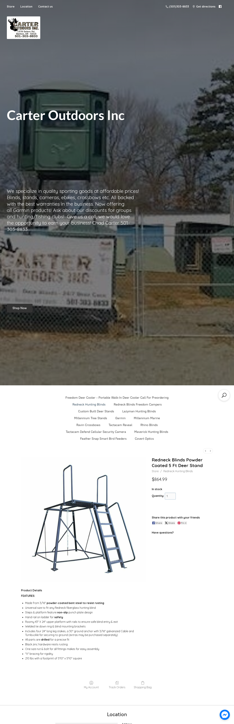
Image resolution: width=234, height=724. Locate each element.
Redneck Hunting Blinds (89, 404)
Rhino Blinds (149, 425)
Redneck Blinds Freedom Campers (138, 404)
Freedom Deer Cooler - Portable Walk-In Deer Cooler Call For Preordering (117, 398)
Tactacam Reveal (120, 425)
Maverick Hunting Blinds (151, 432)
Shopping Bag (143, 687)
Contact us (45, 6)
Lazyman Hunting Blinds (139, 411)
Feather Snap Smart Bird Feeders (103, 439)
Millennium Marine (147, 418)
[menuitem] (205, 450)
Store (11, 6)
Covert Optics (144, 439)
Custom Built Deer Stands (96, 411)
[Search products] (224, 395)
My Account (91, 687)
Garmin (120, 418)
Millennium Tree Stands (90, 418)
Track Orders (117, 687)
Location (26, 6)
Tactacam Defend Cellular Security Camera (96, 432)
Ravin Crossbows (88, 425)
